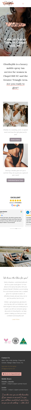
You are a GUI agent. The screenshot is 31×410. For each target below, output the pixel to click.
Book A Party (15, 139)
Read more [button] (4, 224)
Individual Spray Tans (15, 180)
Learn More (15, 319)
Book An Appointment (12, 374)
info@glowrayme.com (8, 368)
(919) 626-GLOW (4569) (9, 366)
